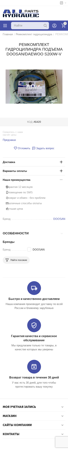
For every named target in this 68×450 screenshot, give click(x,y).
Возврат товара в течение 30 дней (34, 377)
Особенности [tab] (16, 233)
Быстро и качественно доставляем (34, 298)
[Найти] (45, 25)
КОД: (30, 121)
